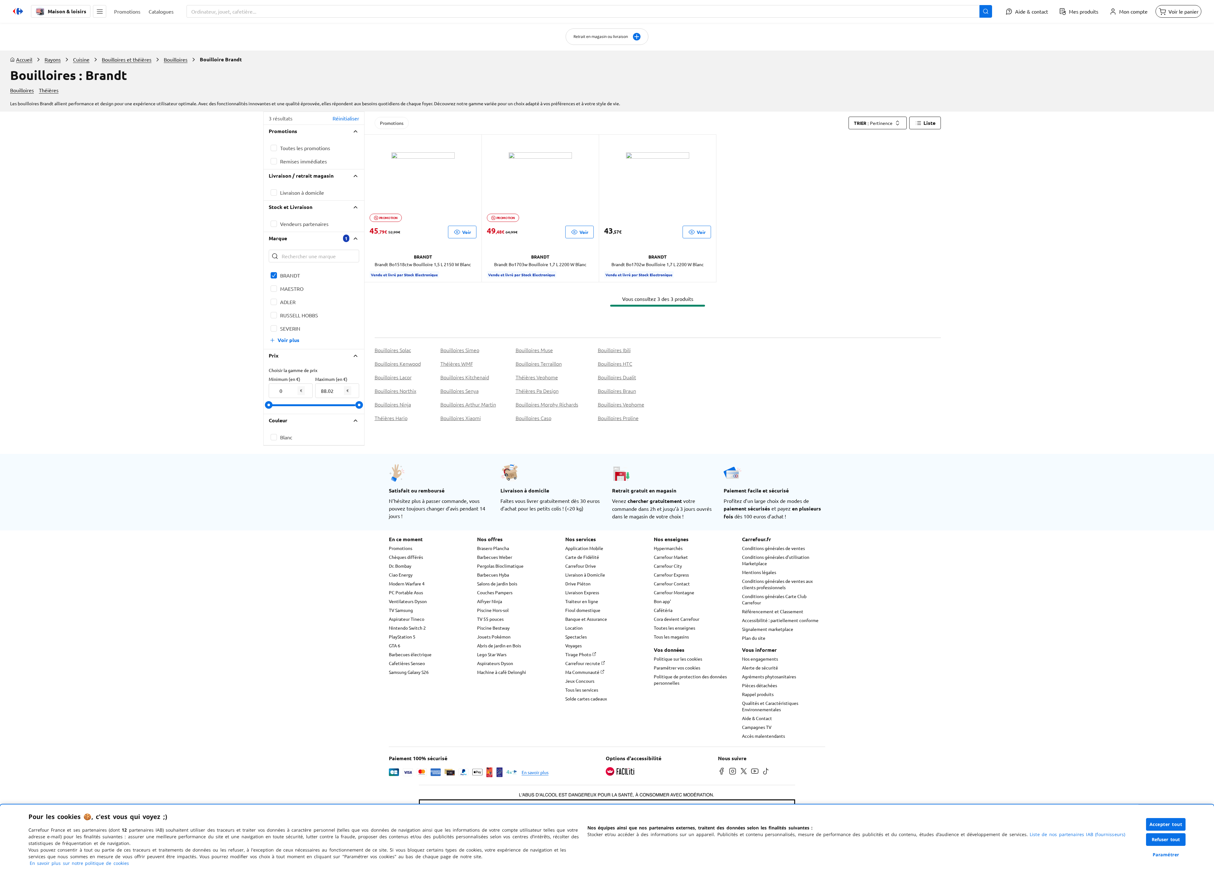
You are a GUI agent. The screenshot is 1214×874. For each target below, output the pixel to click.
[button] (99, 11)
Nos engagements (760, 659)
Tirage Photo (578, 654)
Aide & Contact (757, 718)
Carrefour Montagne (674, 592)
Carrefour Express (671, 575)
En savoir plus (535, 772)
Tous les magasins (671, 636)
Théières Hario (391, 417)
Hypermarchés (668, 548)
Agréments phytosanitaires (769, 676)
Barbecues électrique (410, 654)
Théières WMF (456, 363)
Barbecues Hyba (493, 575)
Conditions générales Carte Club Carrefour (774, 599)
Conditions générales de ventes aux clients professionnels (777, 584)
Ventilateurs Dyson (408, 601)
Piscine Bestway (493, 628)
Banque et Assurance (586, 619)
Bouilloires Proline (618, 417)
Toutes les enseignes (674, 628)
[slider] (269, 405)
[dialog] (607, 839)
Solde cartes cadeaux (586, 698)
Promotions (391, 123)
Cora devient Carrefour (676, 619)
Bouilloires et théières (126, 59)
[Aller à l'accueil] (18, 11)
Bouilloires (175, 59)
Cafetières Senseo (407, 663)
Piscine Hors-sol (493, 610)
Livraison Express (582, 592)
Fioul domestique (582, 610)
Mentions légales (759, 572)
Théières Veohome (537, 377)
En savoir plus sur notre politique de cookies (79, 863)
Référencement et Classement (772, 611)
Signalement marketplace (767, 629)
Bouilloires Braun (617, 390)
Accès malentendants (763, 736)
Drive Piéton (578, 583)
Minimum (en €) (284, 379)
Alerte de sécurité (760, 667)
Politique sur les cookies (678, 659)
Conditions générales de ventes (773, 548)
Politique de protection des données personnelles (690, 680)
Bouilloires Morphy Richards (547, 404)
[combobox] (589, 11)
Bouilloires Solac (393, 349)
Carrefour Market (671, 557)
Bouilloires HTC (615, 363)
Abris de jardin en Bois (499, 645)
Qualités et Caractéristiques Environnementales (770, 706)
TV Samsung (401, 610)
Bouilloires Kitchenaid (464, 377)
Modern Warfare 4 (407, 583)
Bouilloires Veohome (621, 404)
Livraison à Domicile (585, 575)
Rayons (53, 59)
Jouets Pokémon (494, 636)
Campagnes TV (756, 727)
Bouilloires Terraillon (539, 363)
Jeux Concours (579, 681)
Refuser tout (1166, 839)
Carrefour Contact (672, 583)
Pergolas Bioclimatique (500, 566)
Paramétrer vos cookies (677, 667)
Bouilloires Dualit (617, 377)
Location (574, 628)
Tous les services (581, 690)
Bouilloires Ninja (393, 404)
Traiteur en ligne (581, 601)
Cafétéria (663, 610)
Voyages (573, 645)
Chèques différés (406, 557)
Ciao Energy (401, 575)
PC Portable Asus (406, 592)
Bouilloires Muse (534, 349)
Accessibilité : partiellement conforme (780, 620)
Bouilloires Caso (533, 417)
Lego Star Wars (491, 654)
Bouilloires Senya (459, 390)
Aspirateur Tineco (406, 619)
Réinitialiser (346, 118)
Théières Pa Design (537, 390)
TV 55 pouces (490, 619)
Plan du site (753, 638)
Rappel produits (758, 694)
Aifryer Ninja (489, 601)
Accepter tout (1166, 824)
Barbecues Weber (494, 557)
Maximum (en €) (331, 379)
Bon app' (662, 601)
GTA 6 (394, 645)
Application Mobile (584, 548)
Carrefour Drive (580, 566)
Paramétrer (1166, 855)
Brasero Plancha (493, 548)
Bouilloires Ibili (614, 349)
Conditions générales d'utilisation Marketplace (775, 560)
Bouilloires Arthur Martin (468, 404)
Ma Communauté (582, 672)
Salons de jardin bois (497, 583)
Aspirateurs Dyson (495, 663)
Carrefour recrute (583, 663)
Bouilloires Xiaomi (460, 417)
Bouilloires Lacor (393, 377)
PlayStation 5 (402, 636)
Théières (48, 90)
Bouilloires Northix (395, 390)
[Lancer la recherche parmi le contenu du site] (986, 11)
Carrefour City (668, 566)
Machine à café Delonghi (501, 672)
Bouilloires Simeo (459, 349)
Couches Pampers (494, 592)
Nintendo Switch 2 (407, 628)
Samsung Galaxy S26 (409, 672)
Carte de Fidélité (582, 557)
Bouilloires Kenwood (398, 363)
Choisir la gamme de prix (293, 370)
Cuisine (81, 59)
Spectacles (576, 636)
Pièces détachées (759, 685)
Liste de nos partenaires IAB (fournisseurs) (1077, 834)
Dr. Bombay (400, 566)
